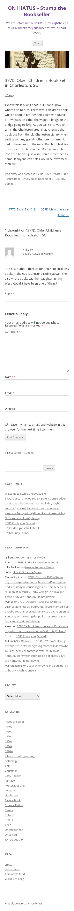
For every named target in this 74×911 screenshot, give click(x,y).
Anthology (11, 761)
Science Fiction (14, 805)
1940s (8, 726)
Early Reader (13, 776)
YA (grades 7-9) (14, 839)
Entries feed (12, 869)
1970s (56, 174)
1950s (39, 174)
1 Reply (9, 95)
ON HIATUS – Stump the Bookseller (37, 11)
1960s (48, 174)
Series (9, 810)
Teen (8, 825)
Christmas (11, 771)
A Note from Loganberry (20, 756)
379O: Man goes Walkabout (22, 528)
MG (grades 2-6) (14, 785)
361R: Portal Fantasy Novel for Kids (39, 562)
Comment (13, 331)
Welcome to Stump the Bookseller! (26, 493)
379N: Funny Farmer (17, 533)
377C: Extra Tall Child (20, 209)
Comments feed (15, 874)
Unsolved (28, 179)
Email (10, 393)
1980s (64, 174)
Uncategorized (14, 830)
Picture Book (13, 179)
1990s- (9, 751)
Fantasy (10, 780)
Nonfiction (11, 795)
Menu (37, 43)
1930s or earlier (14, 721)
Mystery (10, 790)
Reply (8, 293)
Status (9, 820)
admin (9, 183)
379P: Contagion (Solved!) (20, 523)
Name (10, 377)
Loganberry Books (22, 452)
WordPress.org (14, 879)
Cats (7, 766)
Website (10, 409)
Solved (9, 815)
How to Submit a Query (39, 567)
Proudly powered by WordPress (23, 903)
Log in (8, 864)
